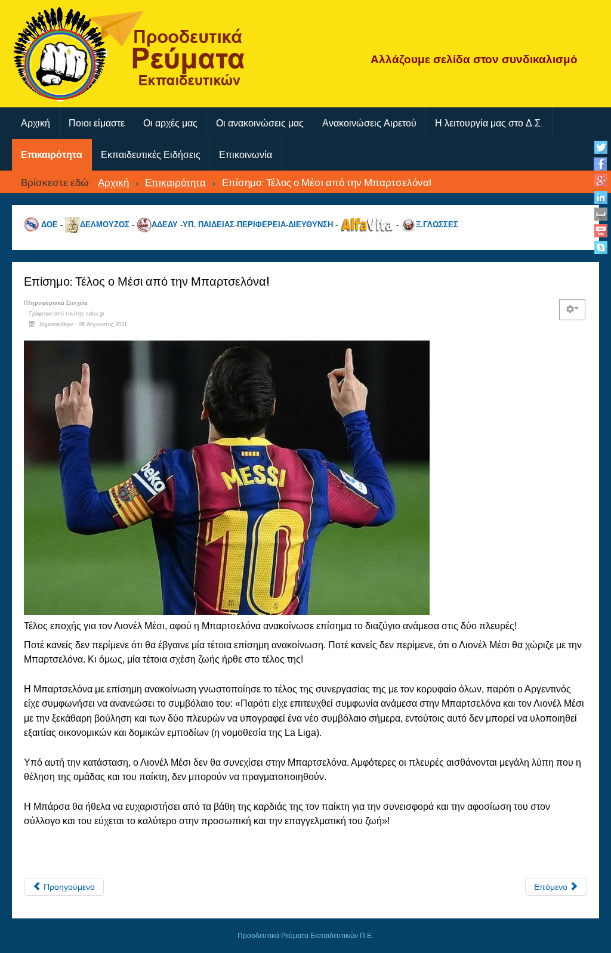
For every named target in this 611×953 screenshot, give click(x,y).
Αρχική (35, 123)
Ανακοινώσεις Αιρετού (369, 123)
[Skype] (600, 247)
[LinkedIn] (600, 197)
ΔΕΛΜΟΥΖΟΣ (104, 224)
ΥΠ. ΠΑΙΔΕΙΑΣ (208, 224)
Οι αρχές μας (170, 123)
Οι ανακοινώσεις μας (260, 123)
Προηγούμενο (68, 887)
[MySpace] (600, 214)
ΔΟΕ (49, 224)
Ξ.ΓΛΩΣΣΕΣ (437, 224)
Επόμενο (552, 887)
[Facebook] (600, 164)
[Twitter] (600, 147)
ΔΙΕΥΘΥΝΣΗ (310, 224)
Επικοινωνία (245, 154)
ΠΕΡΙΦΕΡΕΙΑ (261, 224)
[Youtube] (600, 230)
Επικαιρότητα (51, 154)
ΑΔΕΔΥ (165, 224)
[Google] (600, 180)
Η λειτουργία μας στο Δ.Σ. (489, 123)
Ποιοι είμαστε (97, 123)
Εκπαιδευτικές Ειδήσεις (150, 154)
